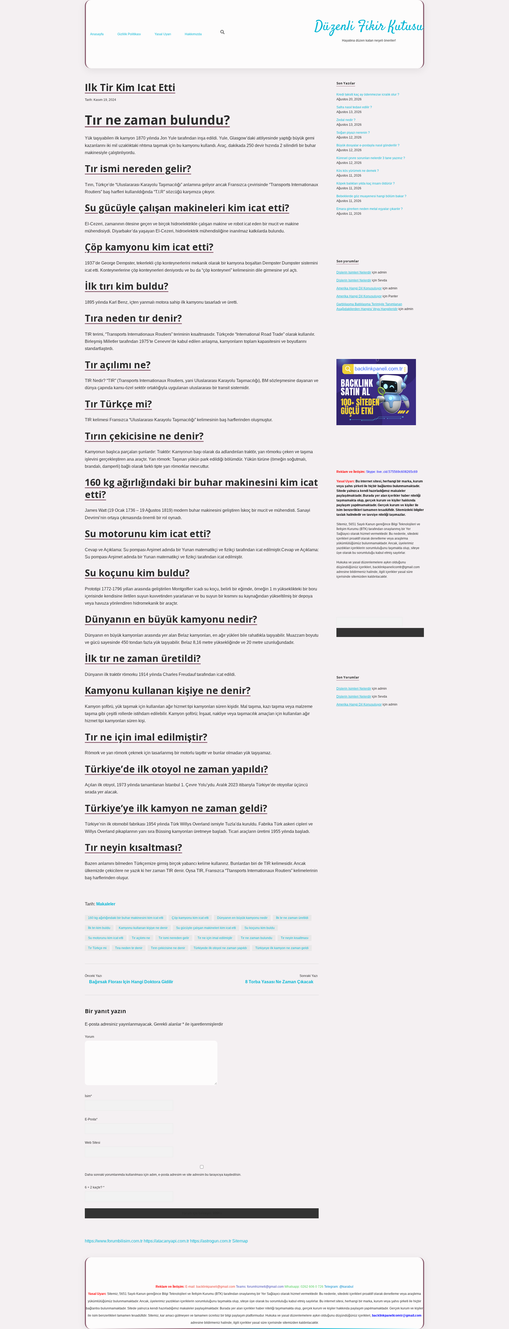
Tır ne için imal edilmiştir (215, 938)
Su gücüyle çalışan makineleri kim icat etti (206, 928)
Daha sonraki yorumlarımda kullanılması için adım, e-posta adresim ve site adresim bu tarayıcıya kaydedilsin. (163, 1175)
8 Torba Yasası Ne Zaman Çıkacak (279, 982)
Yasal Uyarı (163, 34)
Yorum (89, 1037)
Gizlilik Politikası (129, 34)
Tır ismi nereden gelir (174, 938)
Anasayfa (97, 34)
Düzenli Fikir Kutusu (368, 27)
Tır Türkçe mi (97, 948)
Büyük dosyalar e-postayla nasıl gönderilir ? (368, 145)
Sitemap (240, 1241)
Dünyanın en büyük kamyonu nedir (242, 918)
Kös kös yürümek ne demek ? (357, 171)
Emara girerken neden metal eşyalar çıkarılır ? (369, 209)
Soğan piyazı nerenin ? (353, 132)
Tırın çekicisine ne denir (168, 948)
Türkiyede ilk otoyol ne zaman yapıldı (220, 948)
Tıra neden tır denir (128, 948)
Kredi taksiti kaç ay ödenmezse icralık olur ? (367, 94)
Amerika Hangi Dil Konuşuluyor (359, 288)
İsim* (88, 1096)
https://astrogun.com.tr (210, 1241)
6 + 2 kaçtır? (94, 1187)
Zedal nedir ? (346, 120)
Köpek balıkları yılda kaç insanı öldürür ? (365, 183)
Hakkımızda (193, 34)
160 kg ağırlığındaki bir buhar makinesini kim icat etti (125, 918)
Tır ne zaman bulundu (256, 938)
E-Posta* (91, 1119)
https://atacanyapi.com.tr (166, 1241)
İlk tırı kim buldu (99, 928)
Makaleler (105, 904)
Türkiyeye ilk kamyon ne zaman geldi (282, 948)
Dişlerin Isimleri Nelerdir (353, 272)
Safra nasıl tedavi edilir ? (354, 107)
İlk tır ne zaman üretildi (292, 918)
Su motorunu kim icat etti (105, 938)
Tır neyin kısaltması (294, 938)
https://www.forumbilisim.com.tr (114, 1241)
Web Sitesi (92, 1142)
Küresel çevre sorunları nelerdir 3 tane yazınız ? (370, 158)
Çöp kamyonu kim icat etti (190, 918)
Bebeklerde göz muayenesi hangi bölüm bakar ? (371, 196)
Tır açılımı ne (141, 938)
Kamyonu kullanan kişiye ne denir (143, 928)
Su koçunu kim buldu (259, 928)
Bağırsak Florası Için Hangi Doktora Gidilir (131, 982)
